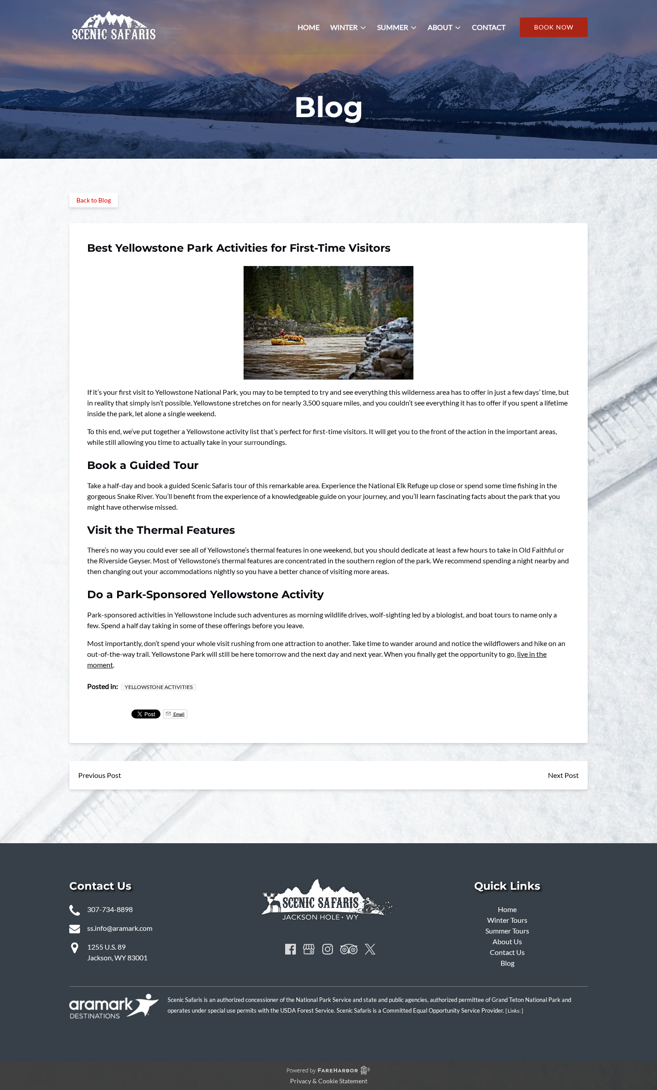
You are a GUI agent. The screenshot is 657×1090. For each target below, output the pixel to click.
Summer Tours (507, 930)
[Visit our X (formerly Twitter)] (370, 949)
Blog (507, 963)
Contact (488, 27)
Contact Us (507, 952)
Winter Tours (507, 920)
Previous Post (99, 775)
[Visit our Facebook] (290, 949)
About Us (507, 941)
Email (179, 714)
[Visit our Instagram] (327, 949)
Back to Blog (93, 200)
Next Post (563, 775)
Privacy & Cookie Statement (328, 1081)
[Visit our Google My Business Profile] (309, 949)
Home (309, 27)
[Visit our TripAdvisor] (349, 949)
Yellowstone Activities (159, 687)
